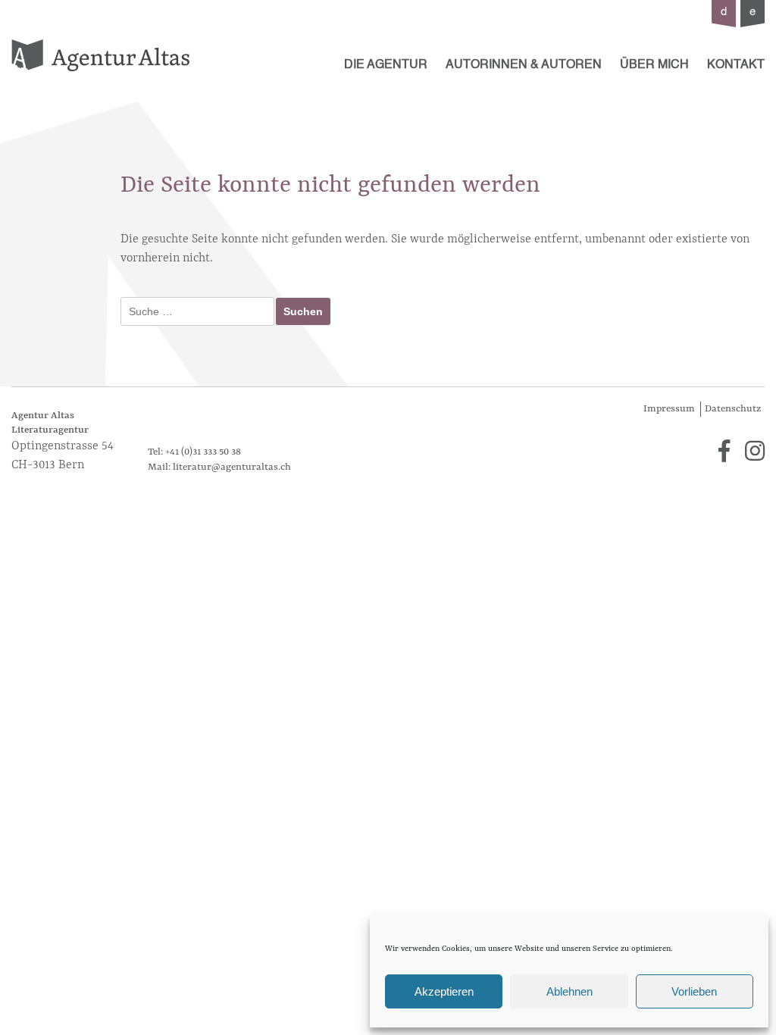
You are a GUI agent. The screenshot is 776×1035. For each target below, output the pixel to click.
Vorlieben (694, 991)
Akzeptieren (444, 991)
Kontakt (736, 65)
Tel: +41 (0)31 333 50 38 (194, 452)
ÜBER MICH (654, 65)
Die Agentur (385, 65)
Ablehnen (569, 991)
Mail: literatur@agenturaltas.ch (219, 467)
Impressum (669, 408)
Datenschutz (733, 408)
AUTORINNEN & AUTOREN (524, 65)
